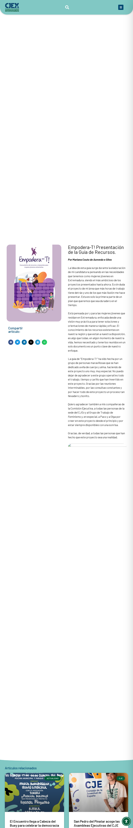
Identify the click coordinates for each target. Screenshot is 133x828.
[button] (10, 342)
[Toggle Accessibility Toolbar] (126, 821)
